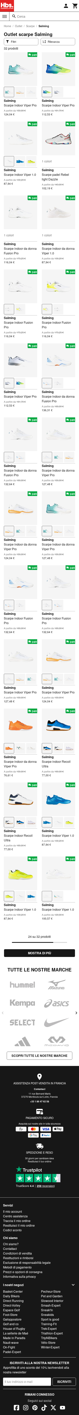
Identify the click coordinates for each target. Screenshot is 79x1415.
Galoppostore (12, 1319)
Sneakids (47, 1314)
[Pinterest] (35, 1408)
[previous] (2, 1013)
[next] (76, 1013)
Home (7, 26)
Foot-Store (10, 1314)
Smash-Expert (50, 1305)
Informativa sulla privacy (19, 1276)
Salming (10, 100)
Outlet (18, 26)
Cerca (21, 16)
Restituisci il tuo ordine (39, 1161)
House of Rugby (14, 1328)
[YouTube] (62, 1408)
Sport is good (50, 1319)
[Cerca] (14, 16)
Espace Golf (11, 1310)
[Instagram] (26, 1408)
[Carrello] (75, 6)
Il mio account (12, 1211)
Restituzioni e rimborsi (18, 1258)
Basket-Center (13, 1291)
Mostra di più (39, 953)
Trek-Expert (49, 1328)
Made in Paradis (14, 1338)
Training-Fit (49, 1324)
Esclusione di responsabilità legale (27, 1262)
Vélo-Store (48, 1342)
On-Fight (9, 1347)
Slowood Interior (52, 1300)
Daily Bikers (11, 1296)
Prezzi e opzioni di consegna (22, 1272)
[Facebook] (16, 1408)
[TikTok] (44, 1408)
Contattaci (39, 1089)
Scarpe (30, 26)
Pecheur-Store (51, 1291)
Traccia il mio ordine (16, 1220)
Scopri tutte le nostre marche (39, 1055)
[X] (53, 1408)
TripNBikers (49, 1338)
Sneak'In (47, 1310)
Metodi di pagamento (17, 1267)
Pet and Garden (52, 1296)
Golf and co (11, 1324)
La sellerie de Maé (15, 1333)
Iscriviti (64, 1381)
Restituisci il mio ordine (19, 1225)
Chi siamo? (11, 1244)
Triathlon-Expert (52, 1333)
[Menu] (4, 16)
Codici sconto (12, 1230)
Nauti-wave (11, 1342)
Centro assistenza (15, 1216)
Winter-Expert (50, 1347)
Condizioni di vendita (17, 1253)
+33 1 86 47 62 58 (39, 1101)
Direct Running (13, 1300)
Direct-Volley (11, 1305)
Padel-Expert (12, 1352)
